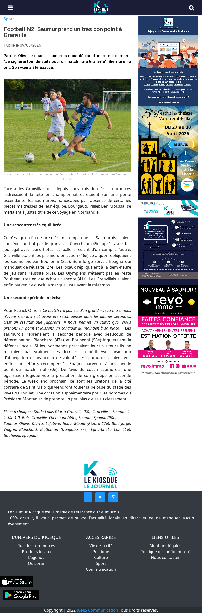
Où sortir (36, 563)
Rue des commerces (36, 545)
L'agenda (36, 557)
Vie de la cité (101, 545)
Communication (101, 569)
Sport (9, 19)
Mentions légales (165, 545)
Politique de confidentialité (165, 551)
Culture (101, 557)
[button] (88, 497)
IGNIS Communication (97, 610)
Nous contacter (165, 557)
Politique (101, 551)
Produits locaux (36, 551)
